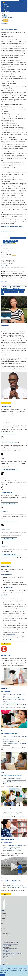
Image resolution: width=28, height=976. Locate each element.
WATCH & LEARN (16, 288)
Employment (3, 925)
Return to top (6, 403)
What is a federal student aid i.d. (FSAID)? (17, 705)
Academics (6, 3)
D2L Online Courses (4, 915)
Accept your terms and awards (10, 521)
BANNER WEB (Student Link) (18, 237)
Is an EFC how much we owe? (14, 812)
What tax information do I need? (11, 733)
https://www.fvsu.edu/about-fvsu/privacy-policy (10, 968)
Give (5, 15)
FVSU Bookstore (4, 930)
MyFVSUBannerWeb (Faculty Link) (10, 944)
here (21, 358)
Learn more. (13, 620)
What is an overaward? (12, 814)
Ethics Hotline (6, 950)
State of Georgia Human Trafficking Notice (12, 953)
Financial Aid (3, 918)
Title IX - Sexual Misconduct (9, 954)
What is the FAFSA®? (8, 691)
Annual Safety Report (8, 941)
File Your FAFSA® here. (6, 329)
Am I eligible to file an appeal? (14, 849)
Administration (3, 913)
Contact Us (5, 963)
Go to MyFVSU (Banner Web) (9, 503)
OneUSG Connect (7, 951)
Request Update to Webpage (6, 935)
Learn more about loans (8, 538)
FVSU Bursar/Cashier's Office (9, 554)
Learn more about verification (10, 469)
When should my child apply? (14, 778)
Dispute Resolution (7, 958)
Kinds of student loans (12, 884)
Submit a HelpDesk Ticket (5, 933)
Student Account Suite (10, 240)
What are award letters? (13, 703)
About (5, 1)
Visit (4, 964)
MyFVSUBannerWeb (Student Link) (11, 942)
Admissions (6, 4)
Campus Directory (7, 945)
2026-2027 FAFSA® (5, 226)
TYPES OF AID (5, 286)
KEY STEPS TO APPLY (7, 284)
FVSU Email (3, 920)
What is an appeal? (8, 842)
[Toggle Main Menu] (5, 20)
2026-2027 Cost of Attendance (7, 232)
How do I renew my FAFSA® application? (12, 880)
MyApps (2, 923)
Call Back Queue (5, 265)
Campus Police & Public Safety (10, 948)
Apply (4, 14)
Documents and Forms (11, 291)
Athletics (6, 8)
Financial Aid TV (9, 242)
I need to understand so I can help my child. (13, 775)
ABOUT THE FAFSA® (16, 286)
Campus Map (6, 947)
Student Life (6, 6)
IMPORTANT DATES (19, 284)
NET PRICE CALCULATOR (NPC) (9, 290)
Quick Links (23, 1)
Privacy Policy (6, 956)
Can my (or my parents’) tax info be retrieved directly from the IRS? (13, 740)
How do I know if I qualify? (13, 698)
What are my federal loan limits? (15, 885)
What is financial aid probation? (15, 850)
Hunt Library (3, 928)
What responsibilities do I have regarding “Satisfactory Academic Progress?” (15, 846)
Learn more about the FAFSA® (9, 434)
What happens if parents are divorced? (16, 780)
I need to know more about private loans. (17, 887)
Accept (2, 975)
